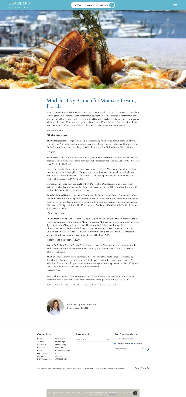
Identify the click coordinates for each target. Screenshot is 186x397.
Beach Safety (42, 353)
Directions (41, 347)
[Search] (108, 340)
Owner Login (60, 342)
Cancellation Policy (62, 350)
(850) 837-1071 (61, 359)
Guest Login (41, 356)
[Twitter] (139, 368)
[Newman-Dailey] (20, 5)
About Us (40, 342)
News (39, 350)
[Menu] (175, 5)
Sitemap (58, 356)
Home (39, 339)
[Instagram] (142, 368)
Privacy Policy (60, 345)
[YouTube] (144, 368)
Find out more (113, 394)
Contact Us (41, 345)
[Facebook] (136, 368)
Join (144, 349)
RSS (57, 353)
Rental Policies (61, 347)
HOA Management (44, 359)
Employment (60, 339)
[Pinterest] (148, 368)
